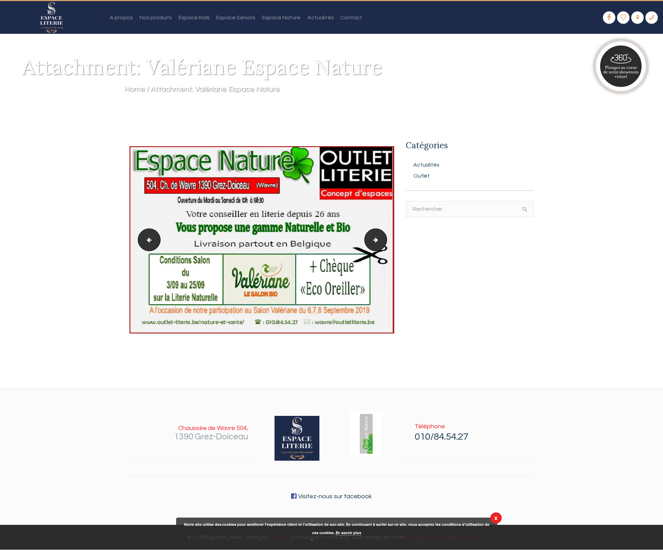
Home (134, 89)
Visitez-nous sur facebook (334, 496)
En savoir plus (349, 532)
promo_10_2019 (384, 240)
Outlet (421, 176)
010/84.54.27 (441, 437)
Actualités (426, 165)
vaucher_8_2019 (147, 240)
